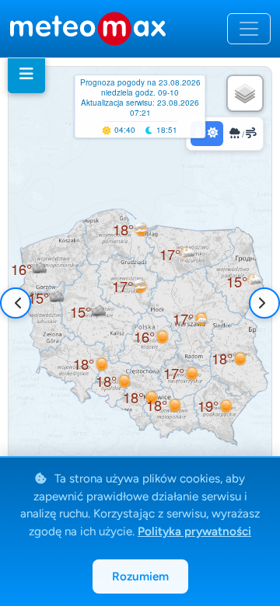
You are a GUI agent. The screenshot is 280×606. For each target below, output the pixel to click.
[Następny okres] (261, 303)
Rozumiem (140, 576)
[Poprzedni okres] (18, 303)
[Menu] (26, 73)
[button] (45, 297)
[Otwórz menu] (249, 28)
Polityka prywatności (194, 531)
